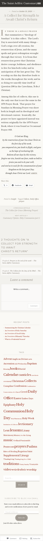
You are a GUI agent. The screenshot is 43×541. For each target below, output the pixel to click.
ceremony (7, 381)
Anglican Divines (20, 359)
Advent (7, 358)
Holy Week (28, 418)
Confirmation (31, 386)
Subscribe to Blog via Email (21, 498)
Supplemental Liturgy (16, 455)
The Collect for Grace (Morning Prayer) (21, 209)
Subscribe (21, 518)
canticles (25, 375)
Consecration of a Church (11, 392)
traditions (11, 464)
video (7, 469)
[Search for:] (21, 478)
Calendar (10, 375)
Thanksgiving (8, 459)
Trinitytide (33, 464)
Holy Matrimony (16, 418)
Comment (33, 306)
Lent (6, 430)
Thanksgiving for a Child (23, 459)
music (8, 440)
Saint (29, 451)
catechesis (35, 375)
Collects (26, 199)
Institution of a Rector (10, 424)
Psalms (32, 446)
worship (31, 469)
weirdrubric (18, 469)
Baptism (32, 363)
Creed (24, 392)
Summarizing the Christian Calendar (18, 328)
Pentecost (8, 446)
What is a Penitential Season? (15, 339)
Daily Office (34, 199)
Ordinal (16, 441)
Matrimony (8, 435)
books (14, 368)
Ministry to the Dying (22, 435)
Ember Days (27, 398)
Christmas (18, 381)
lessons (16, 430)
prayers (21, 201)
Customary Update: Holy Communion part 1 (21, 217)
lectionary (25, 424)
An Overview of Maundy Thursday (17, 336)
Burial (22, 369)
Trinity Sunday (24, 464)
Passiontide (25, 441)
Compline (8, 386)
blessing (6, 369)
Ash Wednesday (21, 364)
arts (30, 359)
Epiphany (9, 404)
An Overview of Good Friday (15, 333)
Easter (17, 398)
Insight (13, 199)
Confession (20, 386)
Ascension (8, 363)
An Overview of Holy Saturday (16, 330)
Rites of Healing (10, 451)
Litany (26, 430)
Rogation (22, 451)
